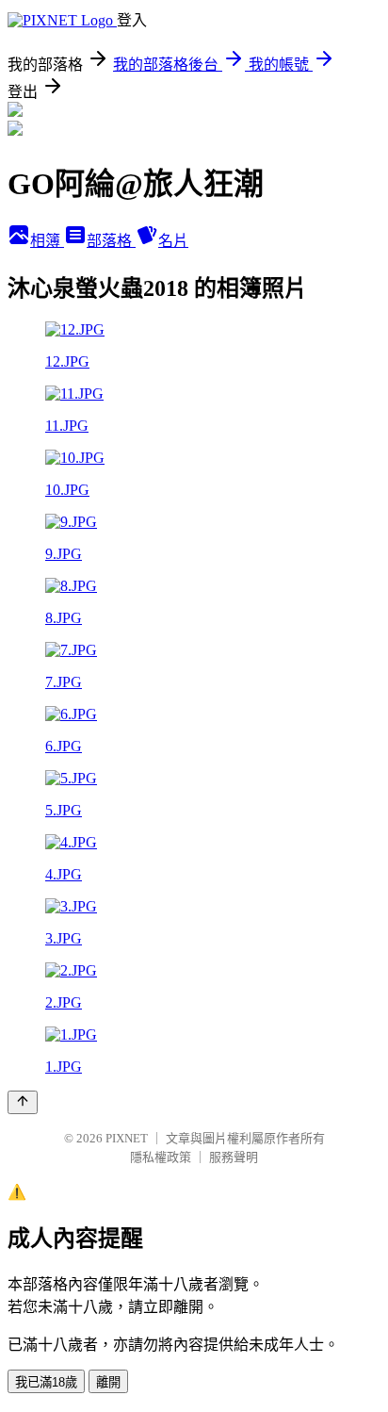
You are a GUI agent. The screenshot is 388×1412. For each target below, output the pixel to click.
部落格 (111, 241)
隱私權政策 (160, 1157)
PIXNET (126, 1138)
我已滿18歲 (46, 1382)
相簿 (47, 241)
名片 (173, 241)
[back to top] (23, 1102)
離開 (108, 1382)
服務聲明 (233, 1157)
